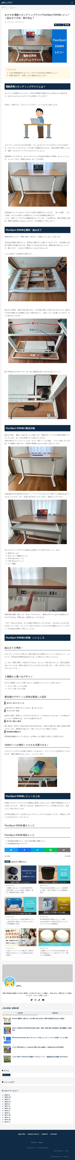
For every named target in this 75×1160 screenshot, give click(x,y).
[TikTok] (39, 1000)
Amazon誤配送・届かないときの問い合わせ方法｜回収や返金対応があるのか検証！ (38, 1018)
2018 (6, 1113)
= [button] (72, 2)
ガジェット (6, 1075)
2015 (6, 1119)
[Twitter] (32, 1000)
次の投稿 (7, 856)
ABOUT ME (21, 1134)
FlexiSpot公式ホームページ (17, 843)
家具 (67, 25)
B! (37, 850)
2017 (6, 1115)
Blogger (40, 1142)
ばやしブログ (6, 2)
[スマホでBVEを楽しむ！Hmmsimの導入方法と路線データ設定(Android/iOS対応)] (8, 1049)
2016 (6, 1117)
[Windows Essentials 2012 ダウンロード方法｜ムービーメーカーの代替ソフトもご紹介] (8, 1040)
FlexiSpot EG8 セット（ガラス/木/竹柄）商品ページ (26, 841)
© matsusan (66, 1156)
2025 (6, 1097)
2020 (6, 1108)
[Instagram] (35, 1000)
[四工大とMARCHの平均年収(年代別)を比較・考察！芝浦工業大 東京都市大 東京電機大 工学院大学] (8, 1030)
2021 (6, 1106)
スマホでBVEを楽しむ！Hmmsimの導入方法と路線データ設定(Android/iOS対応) (38, 1047)
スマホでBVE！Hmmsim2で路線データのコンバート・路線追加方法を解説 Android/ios (40, 1057)
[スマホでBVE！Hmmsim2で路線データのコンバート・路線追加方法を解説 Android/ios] (8, 1059)
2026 (6, 1095)
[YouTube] (43, 1000)
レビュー (59, 25)
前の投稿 (67, 856)
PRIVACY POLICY (33, 1134)
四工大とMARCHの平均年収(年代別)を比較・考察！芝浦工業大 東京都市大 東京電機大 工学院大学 (41, 1029)
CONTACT (45, 1134)
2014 (6, 1122)
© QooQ (67, 1151)
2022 (6, 1104)
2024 (6, 1099)
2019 (6, 1111)
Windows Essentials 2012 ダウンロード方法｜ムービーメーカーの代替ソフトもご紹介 (40, 1037)
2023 (6, 1102)
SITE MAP (53, 1134)
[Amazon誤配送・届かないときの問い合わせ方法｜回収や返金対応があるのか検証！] (8, 1020)
